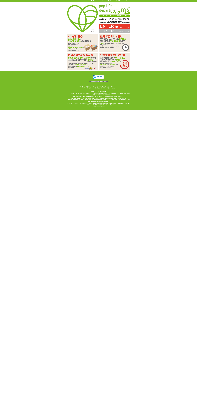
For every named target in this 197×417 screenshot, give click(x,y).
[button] (98, 77)
